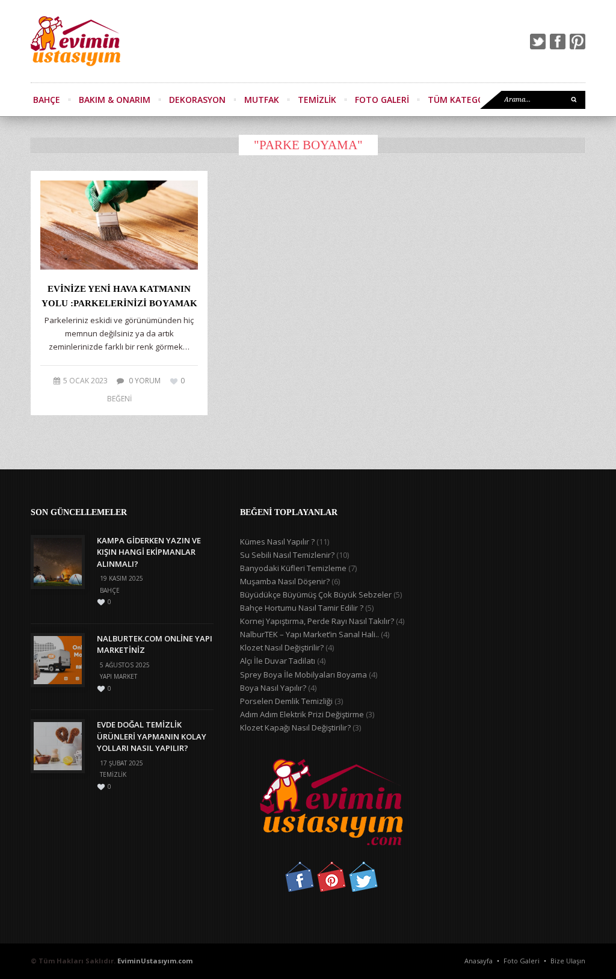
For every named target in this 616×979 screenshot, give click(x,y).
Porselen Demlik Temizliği (286, 701)
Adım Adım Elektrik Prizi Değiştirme (302, 714)
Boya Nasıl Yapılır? (273, 687)
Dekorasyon (197, 99)
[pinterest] (577, 41)
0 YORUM (145, 380)
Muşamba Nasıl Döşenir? (285, 581)
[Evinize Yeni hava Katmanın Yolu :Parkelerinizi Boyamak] (119, 225)
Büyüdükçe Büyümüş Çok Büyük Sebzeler (316, 594)
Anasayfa (478, 960)
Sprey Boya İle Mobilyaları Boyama (303, 674)
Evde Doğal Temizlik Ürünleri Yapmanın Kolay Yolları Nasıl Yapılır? (151, 736)
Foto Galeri (382, 99)
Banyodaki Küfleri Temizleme (293, 568)
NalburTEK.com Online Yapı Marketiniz (154, 644)
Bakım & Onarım (114, 99)
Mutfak (261, 99)
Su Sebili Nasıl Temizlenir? (287, 554)
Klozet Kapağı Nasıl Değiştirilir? (295, 727)
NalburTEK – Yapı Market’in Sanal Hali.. (309, 634)
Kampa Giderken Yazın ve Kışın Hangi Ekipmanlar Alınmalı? (149, 552)
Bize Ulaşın (567, 960)
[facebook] (557, 41)
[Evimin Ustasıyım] (75, 41)
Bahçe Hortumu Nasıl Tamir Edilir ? (301, 607)
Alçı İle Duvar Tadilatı (277, 660)
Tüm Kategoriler (467, 99)
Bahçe (46, 99)
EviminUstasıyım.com (154, 960)
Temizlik (317, 99)
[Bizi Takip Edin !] (300, 888)
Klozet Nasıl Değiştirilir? (282, 647)
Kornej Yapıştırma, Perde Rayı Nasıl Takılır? (317, 621)
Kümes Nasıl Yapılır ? (277, 541)
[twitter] (538, 41)
